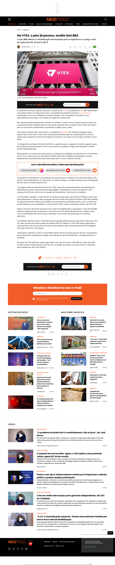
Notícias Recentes (18, 312)
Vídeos (104, 24)
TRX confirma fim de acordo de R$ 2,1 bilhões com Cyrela (44, 341)
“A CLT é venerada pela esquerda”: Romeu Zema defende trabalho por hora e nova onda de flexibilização (72, 518)
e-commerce (85, 113)
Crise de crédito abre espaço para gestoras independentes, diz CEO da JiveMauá (70, 497)
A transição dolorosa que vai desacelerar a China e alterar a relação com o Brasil (45, 402)
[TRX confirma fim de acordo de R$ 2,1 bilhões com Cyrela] (20, 342)
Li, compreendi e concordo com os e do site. (51, 298)
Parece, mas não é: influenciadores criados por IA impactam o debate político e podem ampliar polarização (72, 476)
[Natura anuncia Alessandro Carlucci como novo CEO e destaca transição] (20, 323)
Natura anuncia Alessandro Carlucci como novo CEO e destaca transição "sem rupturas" (44, 324)
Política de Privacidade (67, 542)
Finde (78, 24)
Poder (31, 24)
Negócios (12, 24)
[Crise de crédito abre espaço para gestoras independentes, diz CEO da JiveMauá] (20, 498)
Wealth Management (44, 24)
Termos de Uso (59, 298)
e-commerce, (48, 258)
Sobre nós (47, 542)
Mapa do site (59, 546)
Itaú (81, 110)
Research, (68, 258)
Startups (59, 24)
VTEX (65, 110)
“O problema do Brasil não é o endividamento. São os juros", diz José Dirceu (71, 434)
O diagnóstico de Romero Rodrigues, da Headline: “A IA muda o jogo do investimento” (44, 360)
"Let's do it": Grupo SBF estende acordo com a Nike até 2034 (98, 341)
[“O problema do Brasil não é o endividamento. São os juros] (20, 435)
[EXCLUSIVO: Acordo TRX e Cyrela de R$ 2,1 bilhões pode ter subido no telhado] (73, 323)
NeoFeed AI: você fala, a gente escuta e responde (98, 377)
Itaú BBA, (58, 258)
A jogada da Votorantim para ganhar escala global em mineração (98, 394)
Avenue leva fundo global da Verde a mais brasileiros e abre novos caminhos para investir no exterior (45, 382)
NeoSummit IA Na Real (91, 24)
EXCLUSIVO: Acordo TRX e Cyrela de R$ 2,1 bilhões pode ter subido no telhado (98, 323)
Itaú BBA (65, 132)
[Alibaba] (73, 359)
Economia (22, 24)
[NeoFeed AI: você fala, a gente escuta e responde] (73, 378)
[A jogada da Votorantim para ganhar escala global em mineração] (73, 394)
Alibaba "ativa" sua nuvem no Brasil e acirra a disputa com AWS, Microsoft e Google (98, 360)
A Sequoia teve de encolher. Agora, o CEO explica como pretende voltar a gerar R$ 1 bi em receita (69, 455)
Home (19, 30)
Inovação (69, 24)
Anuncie (55, 542)
